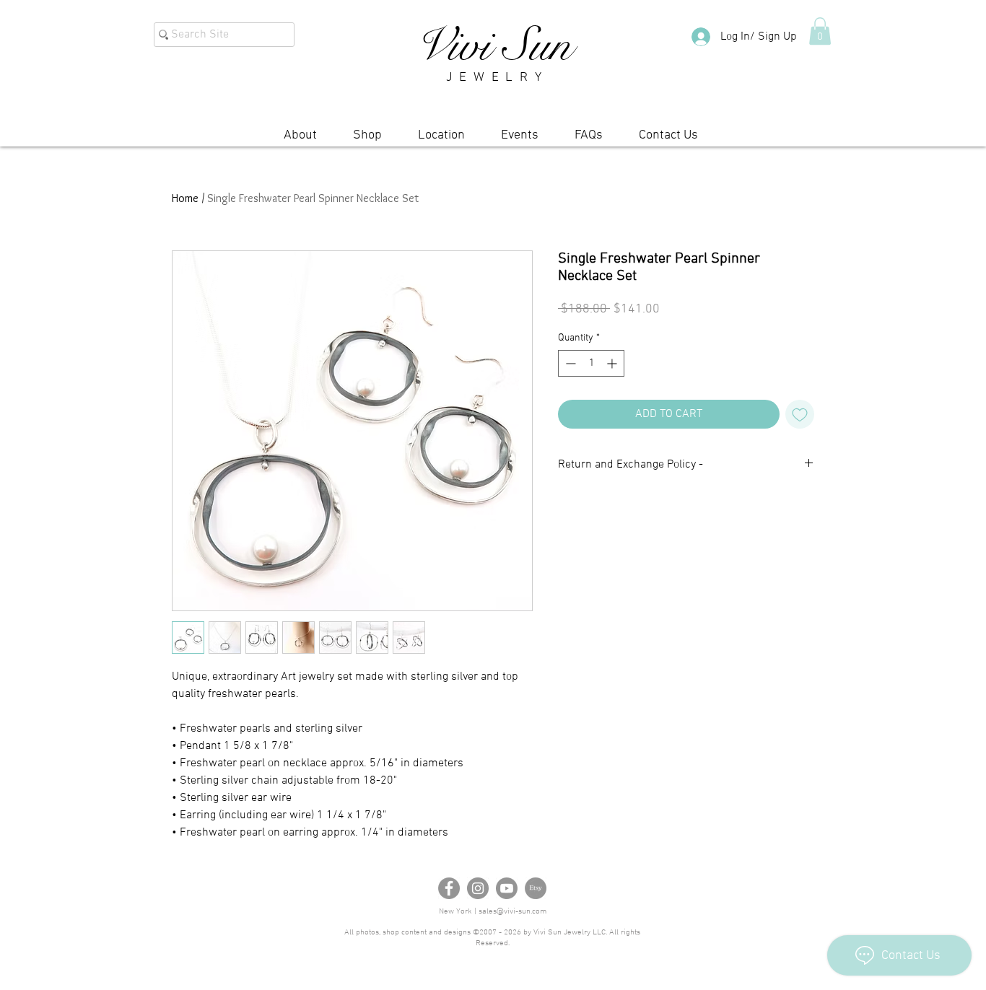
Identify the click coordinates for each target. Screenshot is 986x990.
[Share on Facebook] (567, 507)
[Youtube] (507, 888)
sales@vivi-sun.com (512, 911)
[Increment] (613, 363)
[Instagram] (478, 888)
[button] (820, 31)
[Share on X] (622, 507)
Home (185, 198)
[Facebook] (449, 888)
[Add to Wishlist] (799, 414)
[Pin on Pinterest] (594, 507)
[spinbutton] (591, 363)
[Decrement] (569, 363)
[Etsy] (535, 888)
